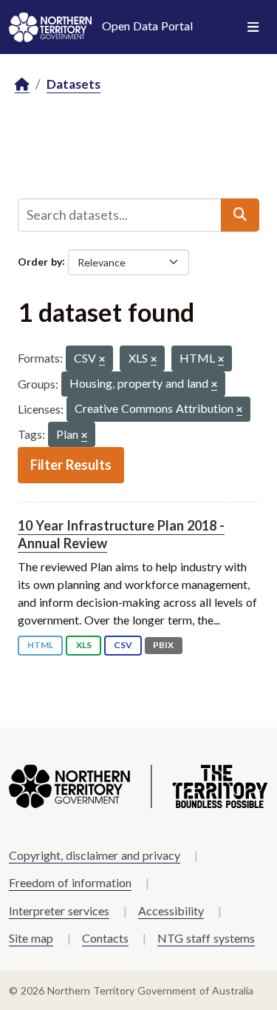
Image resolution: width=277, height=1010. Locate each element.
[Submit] (240, 214)
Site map (31, 938)
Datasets (73, 84)
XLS (84, 644)
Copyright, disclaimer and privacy (94, 855)
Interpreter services (59, 910)
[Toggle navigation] (253, 27)
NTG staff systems (206, 938)
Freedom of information (70, 882)
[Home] (22, 84)
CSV (123, 644)
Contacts (105, 938)
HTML (40, 644)
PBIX (163, 644)
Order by (40, 261)
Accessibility (171, 910)
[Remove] (102, 360)
